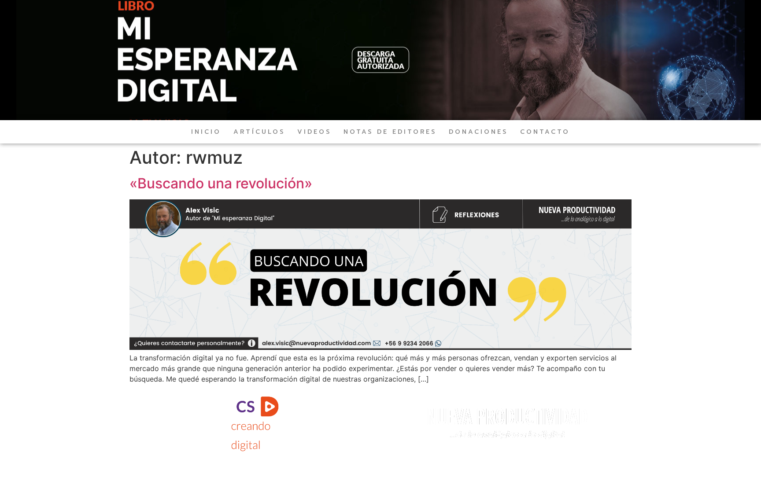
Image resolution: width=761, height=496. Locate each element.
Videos (314, 131)
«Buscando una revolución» (220, 183)
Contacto (545, 131)
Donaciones (478, 131)
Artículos (259, 131)
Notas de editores (390, 131)
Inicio (206, 131)
